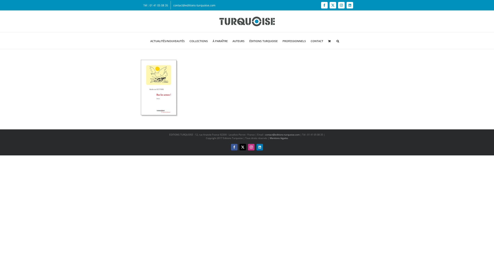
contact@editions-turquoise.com (282, 134)
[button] (338, 40)
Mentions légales (279, 138)
